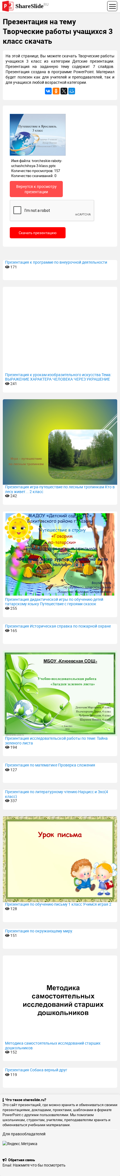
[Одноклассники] (56, 91)
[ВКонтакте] (48, 91)
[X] (64, 91)
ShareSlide (32, 6)
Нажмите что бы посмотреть (39, 1165)
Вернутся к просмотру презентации (36, 189)
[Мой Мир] (71, 91)
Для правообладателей (24, 1133)
